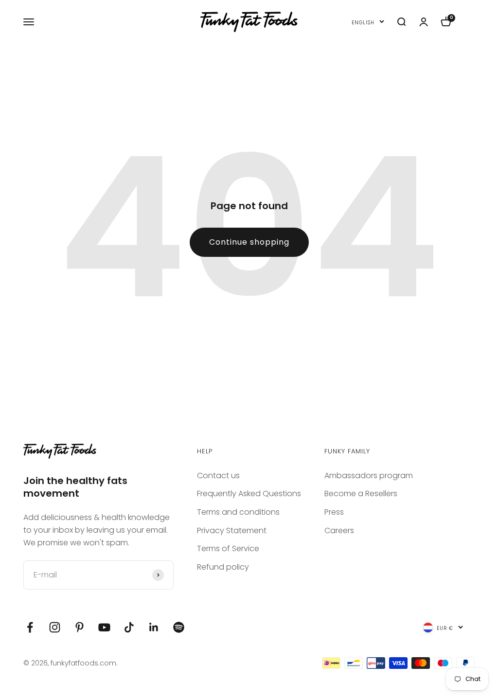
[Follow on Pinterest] (79, 627)
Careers (339, 530)
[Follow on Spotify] (178, 627)
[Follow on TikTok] (129, 627)
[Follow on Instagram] (54, 627)
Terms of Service (228, 548)
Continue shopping (249, 242)
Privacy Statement (232, 530)
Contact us (218, 475)
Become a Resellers (360, 493)
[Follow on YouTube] (104, 627)
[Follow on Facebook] (29, 627)
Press (334, 512)
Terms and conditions (238, 512)
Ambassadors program (368, 475)
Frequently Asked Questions (249, 493)
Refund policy (223, 567)
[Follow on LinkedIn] (153, 627)
